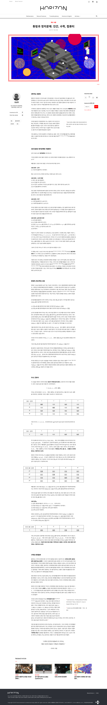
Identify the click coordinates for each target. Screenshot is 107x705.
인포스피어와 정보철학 (61, 677)
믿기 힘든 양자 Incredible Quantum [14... (41, 677)
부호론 (75, 675)
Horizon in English (67, 16)
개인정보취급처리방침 (88, 702)
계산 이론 (53, 22)
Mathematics (30, 16)
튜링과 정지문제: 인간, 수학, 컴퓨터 (53, 26)
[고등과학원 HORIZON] (53, 8)
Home (10, 1)
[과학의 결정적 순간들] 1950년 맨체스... (23, 677)
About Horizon (18, 1)
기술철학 (56, 675)
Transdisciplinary (54, 16)
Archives (77, 16)
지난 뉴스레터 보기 (87, 110)
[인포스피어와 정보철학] (63, 668)
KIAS (97, 693)
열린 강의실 (37, 675)
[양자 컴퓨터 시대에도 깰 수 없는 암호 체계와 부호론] (83, 668)
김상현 (16, 102)
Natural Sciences (41, 16)
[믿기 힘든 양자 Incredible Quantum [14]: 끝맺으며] (43, 668)
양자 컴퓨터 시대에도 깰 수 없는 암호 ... (82, 677)
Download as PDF (14, 112)
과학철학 (16, 675)
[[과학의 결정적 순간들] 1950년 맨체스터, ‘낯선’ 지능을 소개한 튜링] (24, 668)
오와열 (98, 84)
